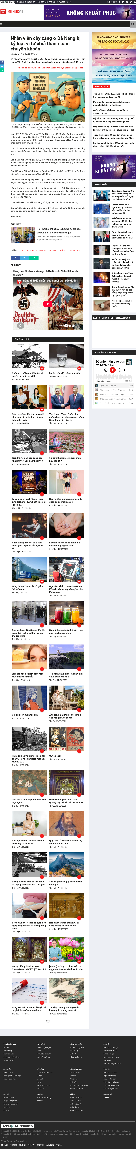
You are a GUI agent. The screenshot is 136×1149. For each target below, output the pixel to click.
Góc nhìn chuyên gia (110, 1047)
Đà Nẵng (62, 250)
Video (72, 1094)
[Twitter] (123, 2)
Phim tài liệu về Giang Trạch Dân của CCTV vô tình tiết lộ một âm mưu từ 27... (28, 759)
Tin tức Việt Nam (9, 1044)
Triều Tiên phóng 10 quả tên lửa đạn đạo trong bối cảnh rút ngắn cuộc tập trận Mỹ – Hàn (113, 138)
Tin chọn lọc (22, 339)
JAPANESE (61, 2)
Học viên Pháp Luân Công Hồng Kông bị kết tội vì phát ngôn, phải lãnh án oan (66, 589)
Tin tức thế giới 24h (44, 1054)
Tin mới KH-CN (76, 1069)
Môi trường (7, 1051)
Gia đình (40, 1079)
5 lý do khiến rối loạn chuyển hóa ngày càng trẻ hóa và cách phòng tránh (29, 925)
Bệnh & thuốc (8, 1073)
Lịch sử (73, 1054)
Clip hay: (16, 265)
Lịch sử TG (41, 1051)
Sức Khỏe (7, 1069)
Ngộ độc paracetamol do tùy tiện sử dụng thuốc (122, 304)
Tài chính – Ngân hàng (112, 1064)
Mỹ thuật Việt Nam (110, 1073)
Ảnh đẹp (6, 1107)
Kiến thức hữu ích (43, 1085)
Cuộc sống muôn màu (45, 1073)
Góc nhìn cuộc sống (44, 1098)
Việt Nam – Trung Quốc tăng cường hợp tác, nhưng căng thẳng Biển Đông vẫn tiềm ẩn (66, 417)
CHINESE (28, 2)
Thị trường (107, 1060)
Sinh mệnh (74, 1082)
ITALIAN (69, 2)
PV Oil (21, 250)
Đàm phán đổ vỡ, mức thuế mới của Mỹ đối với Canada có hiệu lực (122, 235)
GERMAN (44, 2)
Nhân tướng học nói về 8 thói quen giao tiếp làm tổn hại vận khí (27, 545)
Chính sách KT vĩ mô (111, 1057)
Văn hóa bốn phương (111, 1082)
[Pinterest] (127, 2)
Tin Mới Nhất (100, 184)
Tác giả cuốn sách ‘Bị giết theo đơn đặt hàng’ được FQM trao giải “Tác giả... (29, 502)
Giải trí (39, 1082)
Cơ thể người (75, 1073)
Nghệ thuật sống (109, 1076)
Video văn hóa (75, 1101)
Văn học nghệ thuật (110, 1089)
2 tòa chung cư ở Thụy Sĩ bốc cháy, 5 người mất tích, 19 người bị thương (122, 277)
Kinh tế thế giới (108, 1054)
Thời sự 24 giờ (8, 1060)
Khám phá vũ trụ (76, 1089)
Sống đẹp (40, 1089)
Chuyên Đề (107, 1094)
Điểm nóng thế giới (44, 1047)
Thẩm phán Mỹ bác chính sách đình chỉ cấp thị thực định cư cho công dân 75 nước (123, 263)
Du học (39, 1076)
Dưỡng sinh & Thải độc (12, 1076)
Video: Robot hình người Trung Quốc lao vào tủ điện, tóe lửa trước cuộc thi (122, 208)
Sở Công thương (31, 250)
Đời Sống (40, 1069)
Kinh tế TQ (74, 1051)
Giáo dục (6, 1047)
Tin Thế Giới (41, 1044)
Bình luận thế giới (43, 1057)
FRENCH (52, 2)
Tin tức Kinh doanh (110, 1051)
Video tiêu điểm (76, 1098)
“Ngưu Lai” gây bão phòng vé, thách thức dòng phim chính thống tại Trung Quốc (123, 249)
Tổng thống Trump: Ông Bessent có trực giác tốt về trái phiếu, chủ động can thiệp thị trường (123, 195)
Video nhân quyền (76, 1110)
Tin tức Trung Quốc (77, 1047)
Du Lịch (6, 1094)
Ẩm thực (6, 1110)
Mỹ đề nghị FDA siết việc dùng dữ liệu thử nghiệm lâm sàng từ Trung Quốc (122, 222)
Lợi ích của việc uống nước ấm (64, 373)
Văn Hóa (106, 1069)
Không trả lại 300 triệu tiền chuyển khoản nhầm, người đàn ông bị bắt (50, 67)
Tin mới (106, 1098)
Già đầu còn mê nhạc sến (25, 714)
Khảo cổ (73, 1076)
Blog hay (40, 1094)
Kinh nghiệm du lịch (10, 1104)
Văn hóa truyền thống (111, 1085)
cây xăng (76, 250)
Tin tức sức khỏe (9, 1079)
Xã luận (40, 1101)
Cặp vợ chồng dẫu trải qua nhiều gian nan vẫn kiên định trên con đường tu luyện (28, 417)
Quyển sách (55, 756)
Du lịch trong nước (10, 1101)
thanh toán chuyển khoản (48, 250)
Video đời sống (75, 1107)
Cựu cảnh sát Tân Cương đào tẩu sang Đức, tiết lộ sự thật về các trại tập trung (28, 633)
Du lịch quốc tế (8, 1098)
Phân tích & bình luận (11, 1057)
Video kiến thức (75, 1104)
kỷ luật (69, 250)
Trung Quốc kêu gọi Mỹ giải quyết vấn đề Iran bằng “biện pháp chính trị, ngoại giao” (123, 291)
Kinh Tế (106, 1044)
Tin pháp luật (8, 1054)
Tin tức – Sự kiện (109, 1079)
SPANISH (36, 2)
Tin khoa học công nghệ (79, 1085)
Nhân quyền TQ (76, 1057)
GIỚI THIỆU (112, 2)
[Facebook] (119, 2)
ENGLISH (20, 2)
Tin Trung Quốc (76, 1044)
